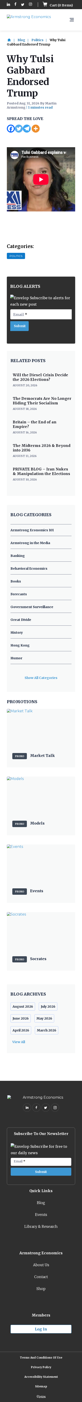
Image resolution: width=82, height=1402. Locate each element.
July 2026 (48, 1006)
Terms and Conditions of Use (41, 1357)
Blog (21, 40)
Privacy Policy (41, 1367)
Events (41, 1214)
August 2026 (23, 1006)
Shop (41, 1288)
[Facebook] (11, 129)
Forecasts (18, 594)
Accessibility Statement (41, 1376)
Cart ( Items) (61, 5)
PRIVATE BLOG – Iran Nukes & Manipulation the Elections (41, 471)
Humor (16, 658)
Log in (41, 1329)
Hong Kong (20, 645)
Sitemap (41, 1386)
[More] (36, 129)
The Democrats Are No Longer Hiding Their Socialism (42, 400)
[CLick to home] (12, 40)
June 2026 (21, 1018)
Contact (41, 1276)
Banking (17, 556)
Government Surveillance (31, 607)
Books (15, 581)
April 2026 (21, 1030)
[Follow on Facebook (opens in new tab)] (15, 5)
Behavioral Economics (28, 568)
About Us (41, 1265)
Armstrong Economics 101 (32, 530)
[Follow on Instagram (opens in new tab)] (30, 5)
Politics (37, 40)
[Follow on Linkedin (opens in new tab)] (8, 5)
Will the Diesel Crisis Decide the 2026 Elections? (40, 377)
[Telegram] (27, 129)
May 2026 (44, 1018)
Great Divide (20, 620)
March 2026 (46, 1030)
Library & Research (41, 1226)
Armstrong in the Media (30, 543)
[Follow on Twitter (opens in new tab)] (22, 5)
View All (18, 1042)
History (16, 632)
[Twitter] (19, 129)
